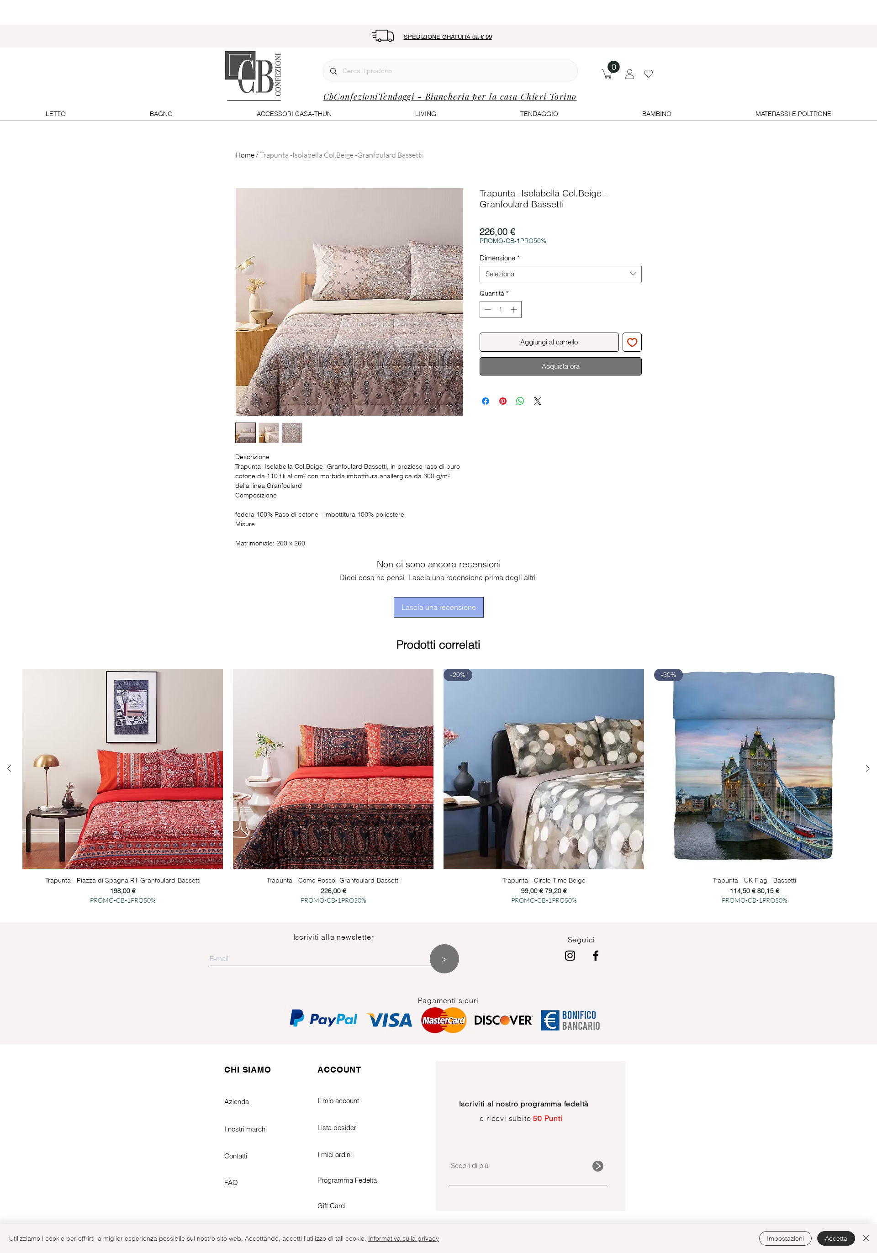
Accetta (836, 1238)
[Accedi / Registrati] (629, 74)
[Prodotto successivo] (867, 768)
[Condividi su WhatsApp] (520, 401)
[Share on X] (537, 401)
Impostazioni (785, 1238)
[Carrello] (607, 73)
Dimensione (500, 258)
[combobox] (561, 274)
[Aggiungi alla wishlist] (632, 342)
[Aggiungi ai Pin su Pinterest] (502, 401)
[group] (438, 790)
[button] (614, 67)
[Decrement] (486, 309)
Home (244, 154)
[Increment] (514, 309)
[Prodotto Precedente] (9, 768)
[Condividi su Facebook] (485, 401)
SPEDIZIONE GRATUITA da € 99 (448, 36)
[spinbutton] (500, 309)
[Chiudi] (866, 1238)
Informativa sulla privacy (403, 1238)
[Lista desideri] (648, 73)
